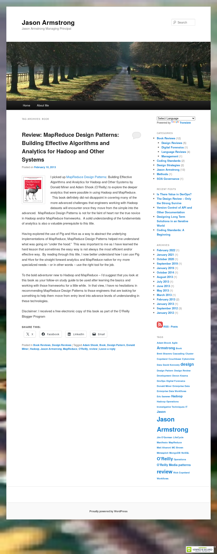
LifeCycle (178, 437)
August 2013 (165, 277)
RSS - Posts (170, 326)
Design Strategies (168, 165)
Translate (185, 122)
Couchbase (174, 358)
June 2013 (163, 286)
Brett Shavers (164, 353)
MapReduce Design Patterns (86, 176)
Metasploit (162, 452)
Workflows (162, 478)
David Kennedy (171, 364)
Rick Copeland (181, 472)
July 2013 (163, 281)
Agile (175, 342)
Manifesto (162, 442)
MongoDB (175, 452)
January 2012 (165, 313)
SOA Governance (168, 179)
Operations (180, 459)
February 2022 (166, 250)
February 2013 (166, 299)
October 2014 (165, 272)
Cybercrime (188, 358)
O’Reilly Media (167, 465)
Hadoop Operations (168, 401)
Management (169, 156)
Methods (162, 174)
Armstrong (166, 347)
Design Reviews (61, 345)
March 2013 (164, 295)
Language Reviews (173, 152)
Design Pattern (116, 345)
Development (164, 375)
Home (26, 105)
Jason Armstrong (48, 22)
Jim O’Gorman (164, 437)
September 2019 (167, 263)
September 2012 (167, 308)
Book (102, 345)
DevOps (161, 380)
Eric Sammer (163, 396)
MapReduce (70, 349)
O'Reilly (83, 349)
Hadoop (34, 349)
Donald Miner (164, 386)
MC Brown (177, 447)
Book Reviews (42, 345)
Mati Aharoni (164, 447)
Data (159, 364)
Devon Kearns (180, 375)
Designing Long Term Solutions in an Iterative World (172, 221)
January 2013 (165, 304)
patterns (184, 465)
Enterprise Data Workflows (171, 391)
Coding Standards (169, 161)
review (93, 349)
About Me (43, 105)
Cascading (179, 353)
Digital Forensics (172, 147)
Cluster (189, 353)
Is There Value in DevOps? (174, 194)
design (187, 364)
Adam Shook (90, 345)
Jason (161, 411)
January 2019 (165, 268)
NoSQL (185, 452)
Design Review (182, 370)
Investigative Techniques (171, 406)
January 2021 (165, 255)
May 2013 (163, 290)
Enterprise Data (181, 386)
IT (186, 406)
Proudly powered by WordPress (108, 511)
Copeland (162, 358)
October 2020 (165, 259)
